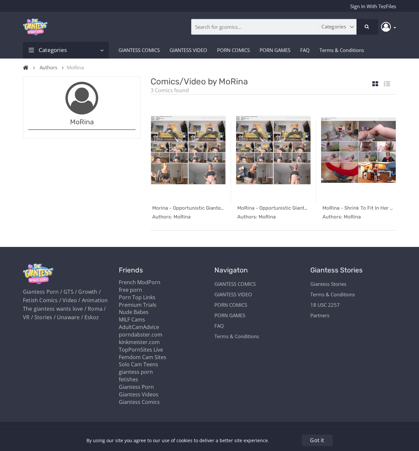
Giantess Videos (138, 394)
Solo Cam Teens (138, 364)
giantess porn (136, 371)
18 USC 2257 (325, 305)
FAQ (305, 50)
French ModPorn (139, 282)
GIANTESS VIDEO (188, 50)
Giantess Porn (136, 386)
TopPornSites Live (141, 349)
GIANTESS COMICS (139, 50)
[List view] (387, 84)
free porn (130, 289)
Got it (317, 440)
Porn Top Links (137, 297)
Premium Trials (137, 304)
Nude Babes (134, 312)
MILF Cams (132, 319)
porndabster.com (140, 334)
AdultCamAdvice (139, 327)
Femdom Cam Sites (142, 357)
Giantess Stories (328, 284)
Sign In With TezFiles (373, 6)
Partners (319, 315)
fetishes (128, 379)
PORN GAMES (275, 50)
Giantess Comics (139, 402)
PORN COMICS (233, 50)
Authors (48, 67)
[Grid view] (375, 84)
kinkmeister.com (139, 342)
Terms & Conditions (341, 50)
